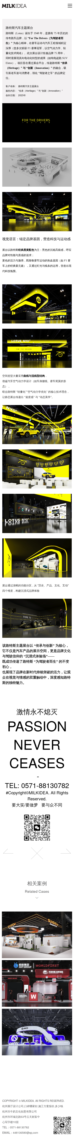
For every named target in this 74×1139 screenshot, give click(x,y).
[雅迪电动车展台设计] (8, 853)
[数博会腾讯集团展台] (66, 853)
